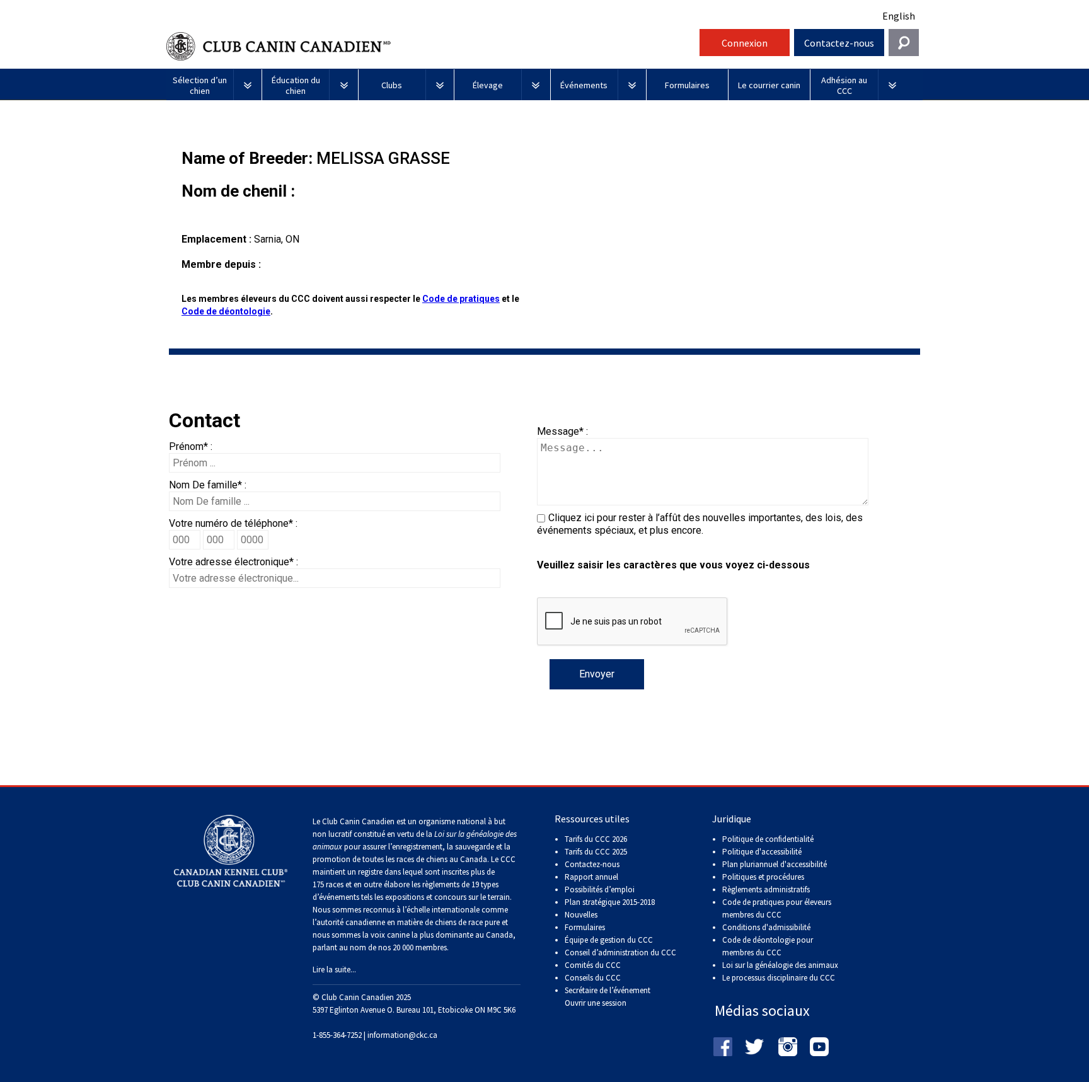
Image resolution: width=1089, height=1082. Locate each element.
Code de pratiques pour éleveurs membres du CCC (776, 908)
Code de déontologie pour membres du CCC (767, 946)
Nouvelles (581, 914)
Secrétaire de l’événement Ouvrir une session (607, 996)
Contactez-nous (839, 43)
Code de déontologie (226, 311)
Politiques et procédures (763, 877)
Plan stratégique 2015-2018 (610, 902)
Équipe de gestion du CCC (609, 940)
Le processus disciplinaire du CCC (778, 977)
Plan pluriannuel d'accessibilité (774, 864)
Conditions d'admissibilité (766, 927)
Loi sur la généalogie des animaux (780, 965)
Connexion (745, 43)
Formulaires (585, 927)
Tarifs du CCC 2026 (596, 839)
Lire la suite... (334, 969)
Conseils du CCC (593, 977)
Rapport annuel (591, 877)
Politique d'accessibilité (762, 851)
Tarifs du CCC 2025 (596, 851)
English (898, 15)
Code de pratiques (461, 299)
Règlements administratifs (766, 889)
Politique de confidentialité (768, 839)
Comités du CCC (593, 965)
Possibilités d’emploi (600, 889)
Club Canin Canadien (431, 46)
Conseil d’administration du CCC (620, 952)
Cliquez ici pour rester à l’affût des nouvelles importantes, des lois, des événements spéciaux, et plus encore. (700, 524)
